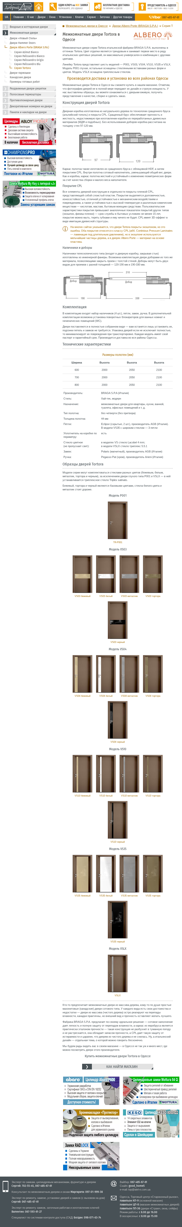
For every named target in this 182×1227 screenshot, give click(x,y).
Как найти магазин (122, 1066)
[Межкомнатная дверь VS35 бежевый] (82, 874)
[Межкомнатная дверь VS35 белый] (106, 874)
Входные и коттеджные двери (29, 27)
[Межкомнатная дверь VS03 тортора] (153, 574)
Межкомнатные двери (24, 33)
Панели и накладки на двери (28, 112)
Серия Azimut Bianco (26, 52)
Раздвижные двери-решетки (28, 88)
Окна (52, 17)
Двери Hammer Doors (23, 43)
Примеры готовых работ (25, 81)
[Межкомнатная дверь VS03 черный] (118, 620)
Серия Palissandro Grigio (29, 60)
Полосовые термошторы (25, 94)
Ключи (79, 17)
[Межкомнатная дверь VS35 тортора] (153, 874)
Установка (65, 17)
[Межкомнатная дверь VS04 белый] (106, 674)
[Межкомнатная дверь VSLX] (118, 973)
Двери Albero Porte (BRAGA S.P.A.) (29, 47)
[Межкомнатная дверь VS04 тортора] (153, 674)
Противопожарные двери (26, 100)
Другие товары (122, 17)
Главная (19, 17)
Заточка (105, 17)
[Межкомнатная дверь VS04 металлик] (129, 674)
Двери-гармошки (20, 72)
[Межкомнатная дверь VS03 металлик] (129, 574)
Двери (42, 17)
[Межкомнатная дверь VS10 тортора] (153, 774)
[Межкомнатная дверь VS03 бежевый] (82, 574)
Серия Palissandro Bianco (29, 56)
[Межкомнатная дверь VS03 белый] (106, 574)
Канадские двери (20, 77)
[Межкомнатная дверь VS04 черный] (118, 720)
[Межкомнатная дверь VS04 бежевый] (82, 674)
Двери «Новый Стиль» (23, 38)
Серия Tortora (22, 68)
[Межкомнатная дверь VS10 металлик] (129, 774)
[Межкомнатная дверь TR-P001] (118, 520)
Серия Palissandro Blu (27, 64)
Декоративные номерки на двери (31, 106)
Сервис (91, 17)
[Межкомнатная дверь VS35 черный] (118, 920)
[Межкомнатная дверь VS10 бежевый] (82, 774)
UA (6, 17)
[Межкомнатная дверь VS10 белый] (106, 774)
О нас (30, 17)
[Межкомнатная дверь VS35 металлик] (129, 874)
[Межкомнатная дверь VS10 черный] (118, 820)
